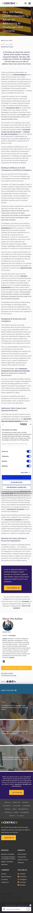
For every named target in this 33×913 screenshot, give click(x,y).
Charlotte (16, 802)
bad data (24, 276)
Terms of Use (23, 905)
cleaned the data (26, 268)
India (14, 809)
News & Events (6, 876)
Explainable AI (6, 228)
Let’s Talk (16, 792)
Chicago (25, 802)
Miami (16, 812)
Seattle (12, 816)
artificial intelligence (20, 75)
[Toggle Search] (25, 3)
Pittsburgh (24, 812)
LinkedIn (11, 657)
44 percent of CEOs (12, 108)
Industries (4, 864)
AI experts (25, 601)
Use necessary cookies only (16, 487)
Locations (4, 879)
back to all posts (7, 40)
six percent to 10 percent (15, 509)
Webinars (21, 862)
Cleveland (17, 806)
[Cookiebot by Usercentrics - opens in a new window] (20, 424)
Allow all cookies (16, 477)
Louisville (8, 812)
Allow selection (16, 482)
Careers (3, 874)
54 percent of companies (13, 519)
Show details (24, 472)
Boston (7, 802)
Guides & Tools (23, 860)
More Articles (23, 668)
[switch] (29, 456)
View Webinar (12, 588)
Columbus (26, 806)
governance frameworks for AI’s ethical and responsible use (15, 370)
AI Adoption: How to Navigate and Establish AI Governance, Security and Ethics (15, 707)
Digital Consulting (7, 861)
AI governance (6, 287)
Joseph (4, 638)
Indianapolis (23, 809)
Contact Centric (10, 668)
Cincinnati (7, 806)
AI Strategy (12, 635)
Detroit (8, 809)
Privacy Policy (24, 440)
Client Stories (22, 854)
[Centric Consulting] (9, 3)
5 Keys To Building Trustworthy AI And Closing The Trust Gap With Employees (15, 758)
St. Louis (20, 816)
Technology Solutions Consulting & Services (8, 858)
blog (3, 702)
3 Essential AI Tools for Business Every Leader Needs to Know (15, 732)
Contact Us (5, 882)
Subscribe (8, 838)
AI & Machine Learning (8, 675)
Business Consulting (7, 854)
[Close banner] (30, 424)
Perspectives (7, 47)
